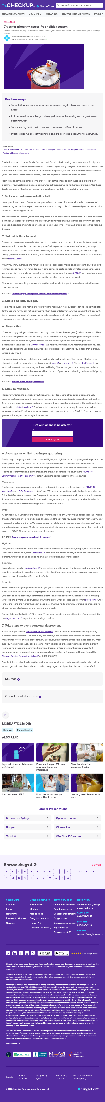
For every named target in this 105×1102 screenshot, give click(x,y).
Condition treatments (65, 913)
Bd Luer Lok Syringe (17, 818)
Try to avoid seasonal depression (16, 153)
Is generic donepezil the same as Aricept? (17, 765)
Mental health (24, 729)
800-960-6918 (84, 925)
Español (9, 1076)
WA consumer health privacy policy (82, 1077)
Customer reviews (39, 927)
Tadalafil (11, 836)
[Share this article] (5, 715)
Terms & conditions (22, 1077)
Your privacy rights (41, 1077)
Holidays (7, 729)
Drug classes (60, 918)
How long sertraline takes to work (85, 796)
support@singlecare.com (90, 934)
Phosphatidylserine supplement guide (81, 765)
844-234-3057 (84, 916)
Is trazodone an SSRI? (13, 794)
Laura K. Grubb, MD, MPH (36, 39)
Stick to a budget (48, 149)
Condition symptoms (64, 904)
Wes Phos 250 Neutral (68, 836)
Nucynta (11, 827)
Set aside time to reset (30, 149)
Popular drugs (61, 927)
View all (96, 864)
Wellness (52, 13)
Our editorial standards (22, 696)
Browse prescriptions (76, 13)
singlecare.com (19, 1015)
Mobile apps (36, 913)
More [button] (97, 13)
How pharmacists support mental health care (50, 796)
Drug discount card (40, 918)
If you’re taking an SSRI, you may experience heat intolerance (50, 766)
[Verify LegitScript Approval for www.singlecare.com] (8, 1054)
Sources (11, 678)
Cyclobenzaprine (66, 818)
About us (10, 904)
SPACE (75, 272)
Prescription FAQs (13, 1043)
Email (34, 430)
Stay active (61, 149)
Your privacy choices (61, 1077)
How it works (37, 904)
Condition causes (63, 908)
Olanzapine (63, 827)
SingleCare (16, 1089)
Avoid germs (91, 149)
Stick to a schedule (11, 149)
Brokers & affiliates (16, 918)
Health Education (13, 13)
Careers (10, 922)
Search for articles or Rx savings (75, 5)
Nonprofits (11, 913)
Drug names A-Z (62, 931)
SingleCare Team (20, 36)
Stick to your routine (76, 149)
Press (9, 908)
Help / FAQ (35, 922)
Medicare (35, 908)
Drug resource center (65, 922)
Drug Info (35, 13)
